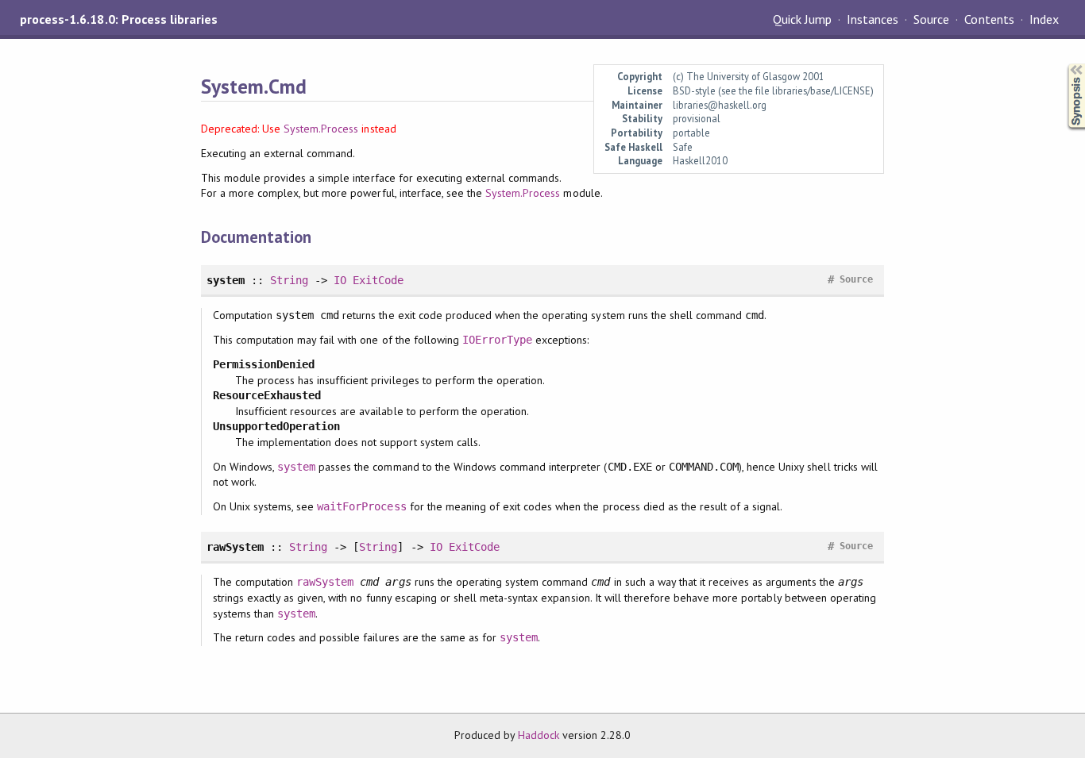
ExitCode (378, 280)
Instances (872, 19)
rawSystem (324, 581)
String (289, 280)
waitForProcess (361, 506)
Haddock (538, 735)
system (296, 466)
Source (931, 19)
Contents (989, 19)
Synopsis (1063, 63)
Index (1044, 19)
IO (340, 280)
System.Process (321, 128)
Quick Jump (802, 19)
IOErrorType (497, 339)
